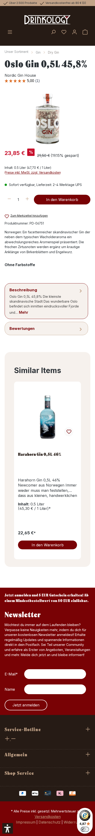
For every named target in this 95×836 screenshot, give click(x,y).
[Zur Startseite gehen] (47, 19)
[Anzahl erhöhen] (27, 199)
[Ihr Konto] (74, 32)
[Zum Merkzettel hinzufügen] (68, 431)
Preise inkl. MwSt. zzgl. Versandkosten (33, 172)
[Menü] (10, 32)
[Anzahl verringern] (9, 199)
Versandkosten (48, 816)
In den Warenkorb (62, 199)
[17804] (47, 119)
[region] (47, 119)
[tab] (46, 301)
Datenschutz (50, 822)
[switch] (85, 829)
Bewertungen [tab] (22, 328)
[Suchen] (53, 32)
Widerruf (71, 822)
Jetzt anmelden (25, 705)
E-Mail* (11, 674)
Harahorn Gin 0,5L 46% (39, 454)
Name (10, 689)
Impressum (26, 822)
